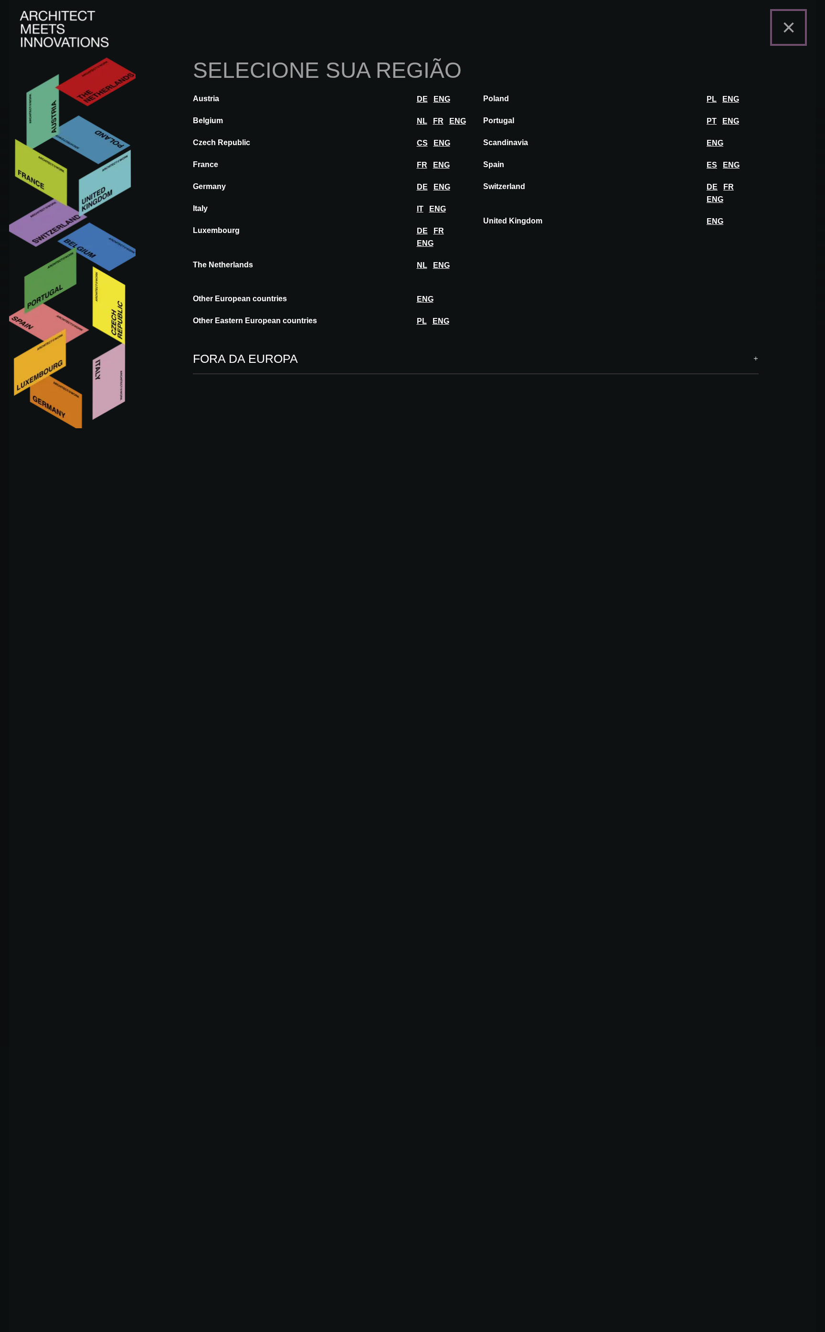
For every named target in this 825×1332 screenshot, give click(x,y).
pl (712, 99)
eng (442, 99)
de (422, 99)
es (712, 165)
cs (422, 143)
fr (438, 121)
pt (712, 121)
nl (422, 121)
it (420, 209)
